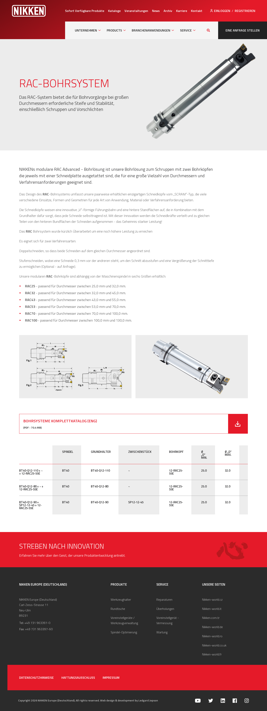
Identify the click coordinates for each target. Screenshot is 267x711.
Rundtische (118, 608)
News (156, 10)
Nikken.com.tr (211, 617)
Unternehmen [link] (86, 30)
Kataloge (114, 10)
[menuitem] (84, 10)
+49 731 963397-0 (37, 622)
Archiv (168, 10)
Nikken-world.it (211, 608)
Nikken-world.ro (212, 636)
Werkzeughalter (121, 599)
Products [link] (114, 30)
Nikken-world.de (212, 627)
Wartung (162, 632)
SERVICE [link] (186, 30)
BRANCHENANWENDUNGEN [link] (151, 30)
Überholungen (165, 608)
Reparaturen (164, 599)
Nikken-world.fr (212, 654)
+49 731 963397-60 (39, 629)
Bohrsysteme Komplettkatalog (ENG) (60, 421)
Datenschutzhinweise (36, 677)
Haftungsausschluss (78, 677)
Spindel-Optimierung (124, 632)
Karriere (181, 10)
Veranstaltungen (136, 10)
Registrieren (245, 10)
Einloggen (222, 10)
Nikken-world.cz (212, 599)
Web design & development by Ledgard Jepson (129, 700)
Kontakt (196, 10)
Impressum (111, 677)
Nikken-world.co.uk (214, 645)
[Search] (208, 30)
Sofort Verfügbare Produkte (84, 10)
